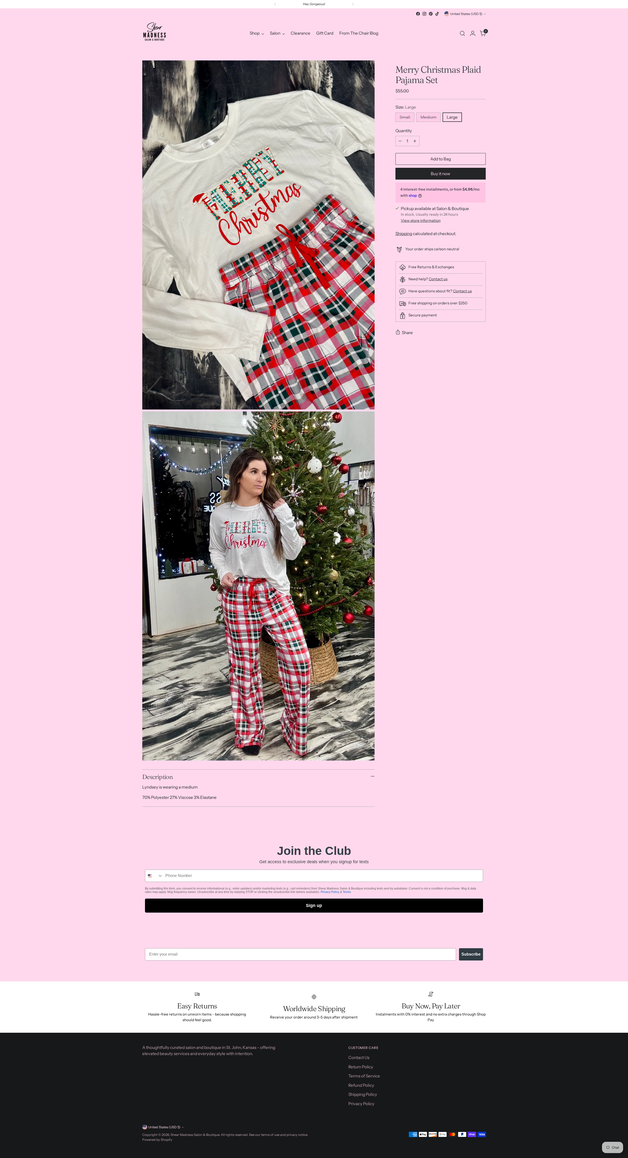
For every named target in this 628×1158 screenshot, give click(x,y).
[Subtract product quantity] (400, 141)
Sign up (314, 905)
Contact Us (358, 1057)
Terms (347, 892)
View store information (421, 220)
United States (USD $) (466, 14)
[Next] (352, 4)
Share (407, 332)
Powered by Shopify (157, 1140)
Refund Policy (361, 1085)
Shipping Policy (362, 1094)
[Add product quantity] (414, 141)
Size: (405, 107)
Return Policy (360, 1066)
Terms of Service (364, 1075)
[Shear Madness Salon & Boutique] (154, 33)
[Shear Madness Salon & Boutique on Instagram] (424, 14)
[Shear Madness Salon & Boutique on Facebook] (418, 14)
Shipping (403, 233)
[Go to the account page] (473, 33)
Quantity (403, 130)
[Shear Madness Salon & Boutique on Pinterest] (431, 14)
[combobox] (154, 876)
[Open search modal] (462, 33)
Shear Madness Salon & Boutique (194, 1135)
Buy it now (440, 173)
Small (405, 116)
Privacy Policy (330, 892)
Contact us (438, 279)
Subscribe (471, 954)
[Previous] (275, 4)
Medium (428, 116)
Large (452, 116)
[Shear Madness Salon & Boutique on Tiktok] (437, 14)
